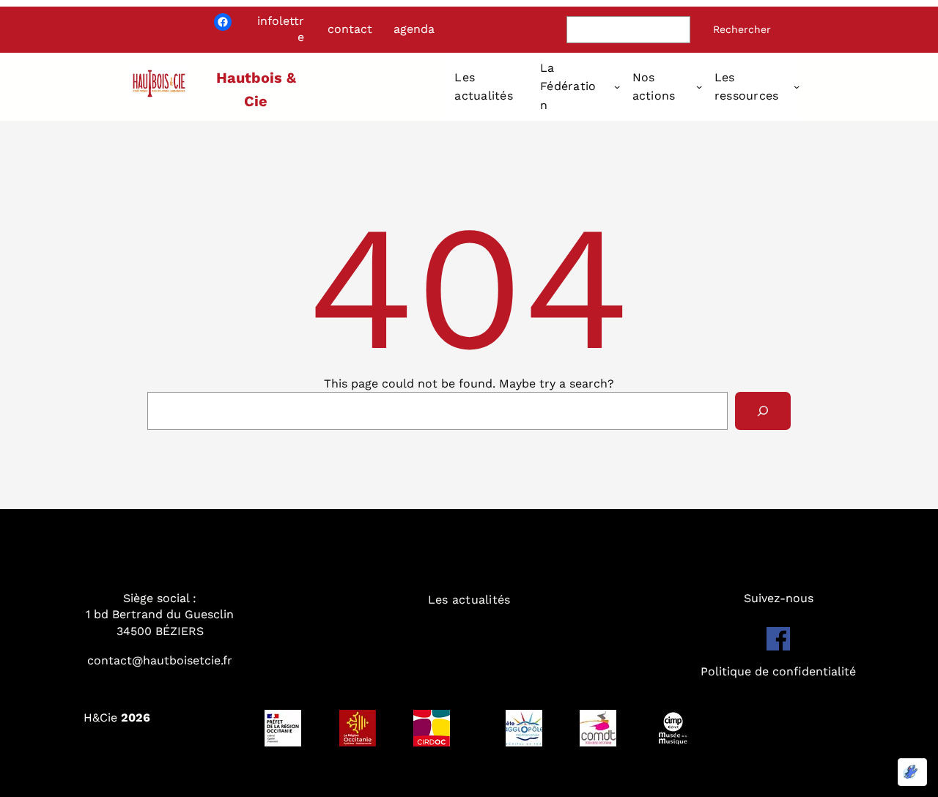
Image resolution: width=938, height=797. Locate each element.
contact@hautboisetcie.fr (159, 660)
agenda (414, 29)
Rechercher (742, 29)
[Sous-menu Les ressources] (796, 86)
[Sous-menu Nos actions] (699, 86)
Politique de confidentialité (778, 671)
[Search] (763, 411)
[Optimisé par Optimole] (912, 772)
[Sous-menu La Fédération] (617, 86)
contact (350, 29)
